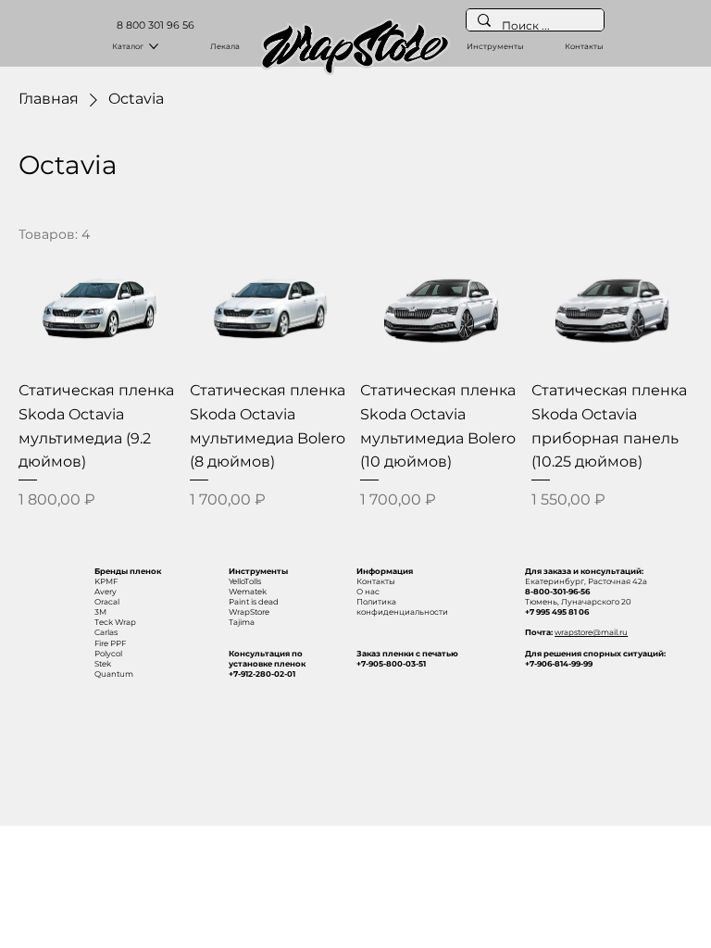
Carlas (106, 632)
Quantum (113, 674)
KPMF (106, 581)
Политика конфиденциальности (402, 607)
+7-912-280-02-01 (262, 674)
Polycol (108, 653)
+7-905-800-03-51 (391, 663)
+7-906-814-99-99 (558, 663)
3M (100, 612)
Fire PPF (110, 643)
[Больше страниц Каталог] (153, 46)
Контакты (375, 581)
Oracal (106, 601)
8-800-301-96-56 (557, 591)
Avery (105, 591)
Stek (102, 663)
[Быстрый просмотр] (100, 308)
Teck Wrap (115, 622)
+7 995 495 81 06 (557, 612)
